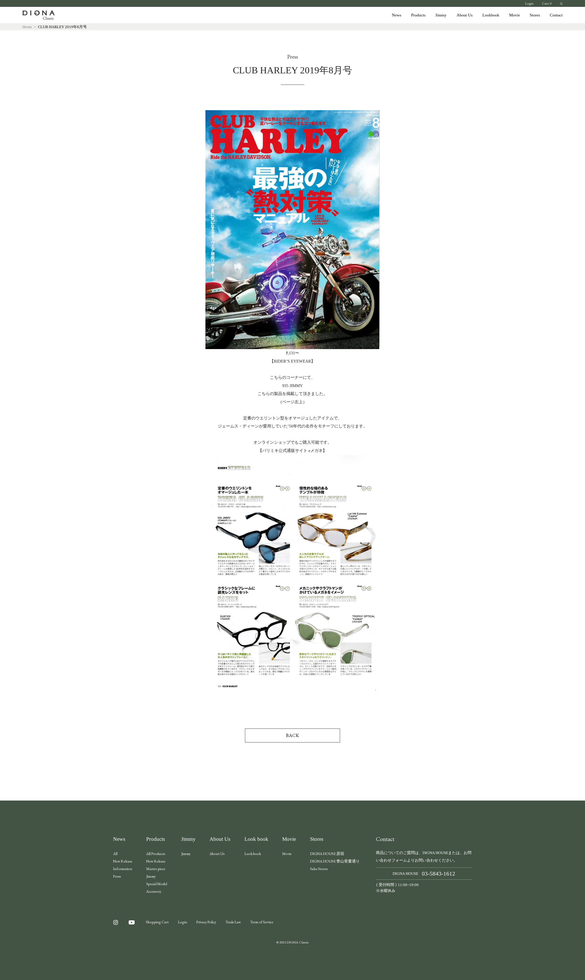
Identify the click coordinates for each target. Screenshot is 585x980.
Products (418, 15)
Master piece (155, 868)
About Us (465, 15)
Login (529, 3)
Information (122, 868)
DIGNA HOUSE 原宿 (327, 853)
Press (117, 876)
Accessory (153, 891)
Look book (256, 839)
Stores (535, 15)
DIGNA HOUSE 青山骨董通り (335, 861)
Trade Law (233, 921)
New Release (122, 861)
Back (292, 735)
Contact (556, 15)
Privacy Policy (206, 921)
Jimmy (441, 15)
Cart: (546, 3)
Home (27, 27)
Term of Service (261, 921)
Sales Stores (319, 868)
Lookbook (490, 15)
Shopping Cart (157, 921)
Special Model (156, 883)
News (396, 15)
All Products (155, 853)
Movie (514, 15)
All (115, 853)
